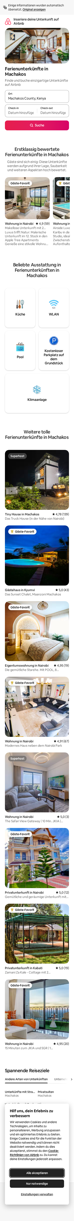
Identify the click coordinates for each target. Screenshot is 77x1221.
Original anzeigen (34, 9)
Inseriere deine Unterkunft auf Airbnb (36, 21)
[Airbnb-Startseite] (8, 21)
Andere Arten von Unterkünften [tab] (26, 1079)
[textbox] (21, 112)
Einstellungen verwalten (37, 1194)
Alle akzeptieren (37, 1173)
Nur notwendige (37, 1183)
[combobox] (37, 98)
